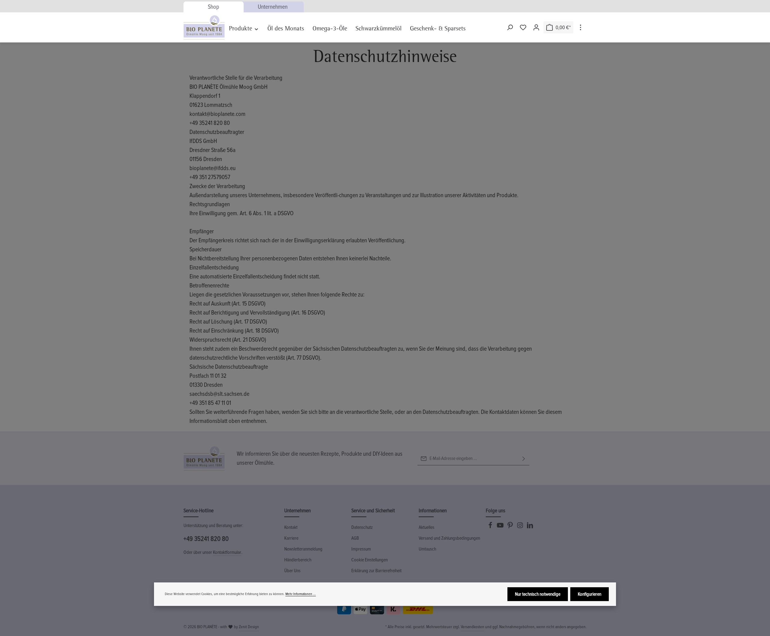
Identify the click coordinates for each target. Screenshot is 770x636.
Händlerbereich (297, 560)
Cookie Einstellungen (369, 560)
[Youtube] (500, 527)
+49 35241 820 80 (206, 539)
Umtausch (427, 549)
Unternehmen (273, 7)
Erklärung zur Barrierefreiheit (376, 571)
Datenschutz (362, 527)
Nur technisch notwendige (537, 594)
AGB (355, 538)
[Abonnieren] (523, 458)
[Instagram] (520, 527)
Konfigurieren (589, 594)
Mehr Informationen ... (300, 594)
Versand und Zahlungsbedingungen (449, 538)
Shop (213, 7)
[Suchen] (510, 27)
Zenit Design (249, 626)
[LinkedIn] (530, 527)
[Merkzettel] (523, 27)
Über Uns (292, 571)
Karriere (291, 538)
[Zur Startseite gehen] (204, 27)
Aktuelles (426, 527)
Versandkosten (472, 626)
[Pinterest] (510, 527)
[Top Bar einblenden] (580, 27)
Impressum (361, 549)
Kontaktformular (227, 552)
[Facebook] (490, 527)
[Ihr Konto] (536, 27)
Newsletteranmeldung (303, 549)
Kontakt (290, 527)
